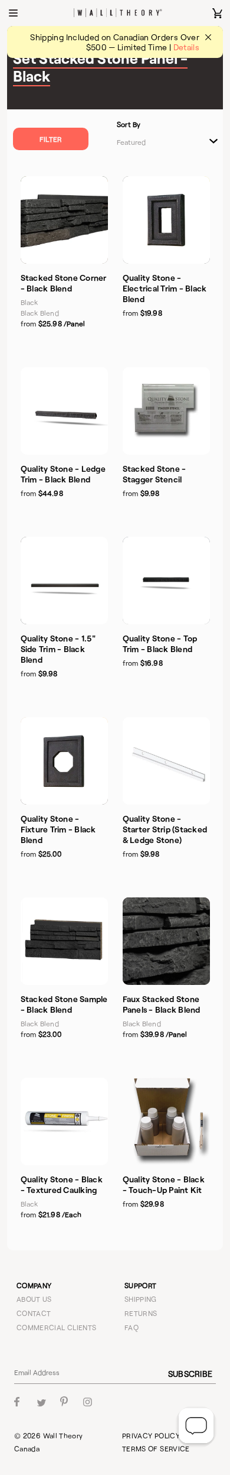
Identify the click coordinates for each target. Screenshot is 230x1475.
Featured (131, 142)
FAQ (131, 1327)
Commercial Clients (56, 1327)
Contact (34, 1313)
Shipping (140, 1299)
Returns (140, 1313)
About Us (34, 1299)
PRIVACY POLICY (151, 1435)
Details (186, 47)
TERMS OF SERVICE (156, 1448)
